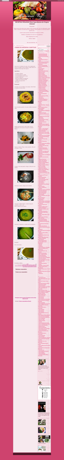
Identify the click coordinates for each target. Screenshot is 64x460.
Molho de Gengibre (42, 161)
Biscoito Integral (42, 285)
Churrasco (41, 96)
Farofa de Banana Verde (43, 119)
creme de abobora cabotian (27, 264)
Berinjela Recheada (42, 82)
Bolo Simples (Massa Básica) (44, 314)
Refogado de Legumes (43, 211)
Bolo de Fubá (41, 297)
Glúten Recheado (42, 130)
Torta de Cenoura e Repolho (44, 257)
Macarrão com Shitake (43, 152)
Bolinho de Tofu (42, 87)
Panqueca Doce (42, 326)
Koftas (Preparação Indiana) (44, 143)
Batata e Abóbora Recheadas (44, 77)
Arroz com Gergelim (43, 65)
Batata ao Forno (42, 72)
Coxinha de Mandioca (43, 99)
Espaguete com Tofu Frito (44, 116)
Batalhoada (41, 69)
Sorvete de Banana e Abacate (44, 337)
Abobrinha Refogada (43, 55)
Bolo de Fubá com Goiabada (44, 299)
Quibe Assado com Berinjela (44, 201)
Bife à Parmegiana (42, 83)
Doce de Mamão (42, 318)
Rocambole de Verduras (43, 223)
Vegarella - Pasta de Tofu (44, 265)
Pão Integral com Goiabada (44, 328)
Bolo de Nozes (41, 309)
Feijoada (40, 122)
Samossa (40, 243)
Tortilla (40, 262)
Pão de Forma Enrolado (43, 179)
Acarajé (40, 58)
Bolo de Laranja (42, 302)
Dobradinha (41, 109)
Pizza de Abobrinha (42, 191)
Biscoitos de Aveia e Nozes (44, 283)
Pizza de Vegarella (42, 193)
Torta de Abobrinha (43, 256)
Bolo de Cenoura (42, 295)
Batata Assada (41, 73)
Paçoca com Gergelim (43, 325)
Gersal (40, 127)
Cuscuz (40, 103)
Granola (40, 321)
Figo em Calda (41, 319)
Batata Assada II (42, 74)
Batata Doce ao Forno (43, 76)
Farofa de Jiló (41, 120)
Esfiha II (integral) (42, 112)
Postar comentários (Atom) (25, 301)
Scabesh (40, 245)
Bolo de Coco (41, 296)
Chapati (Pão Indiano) (43, 90)
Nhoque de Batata (42, 170)
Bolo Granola (41, 310)
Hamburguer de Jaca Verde (44, 135)
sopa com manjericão (31, 265)
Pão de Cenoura (42, 178)
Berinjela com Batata (43, 81)
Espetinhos (41, 117)
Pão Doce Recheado (42, 327)
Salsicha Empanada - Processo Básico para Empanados (42, 241)
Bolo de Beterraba (42, 294)
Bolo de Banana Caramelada (44, 291)
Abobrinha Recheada (43, 53)
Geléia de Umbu (42, 320)
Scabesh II (41, 246)
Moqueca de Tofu (42, 167)
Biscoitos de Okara (42, 284)
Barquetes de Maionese (43, 70)
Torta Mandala (42, 260)
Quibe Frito (41, 199)
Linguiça (40, 150)
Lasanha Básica (42, 144)
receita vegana (24, 265)
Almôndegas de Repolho (43, 61)
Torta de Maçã (41, 352)
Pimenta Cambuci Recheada (44, 189)
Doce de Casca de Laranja (44, 316)
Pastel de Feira (41, 186)
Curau (40, 102)
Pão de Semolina (42, 180)
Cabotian (47, 247)
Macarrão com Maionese (44, 151)
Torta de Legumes (42, 258)
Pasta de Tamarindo (43, 329)
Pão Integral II (41, 182)
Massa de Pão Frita (42, 159)
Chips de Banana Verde (43, 95)
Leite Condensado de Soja (44, 322)
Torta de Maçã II (42, 353)
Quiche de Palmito (42, 207)
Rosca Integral (41, 336)
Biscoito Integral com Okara (44, 286)
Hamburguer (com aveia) (44, 132)
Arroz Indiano (41, 68)
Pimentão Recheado (43, 190)
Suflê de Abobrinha (43, 253)
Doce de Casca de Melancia (44, 317)
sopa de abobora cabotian (31, 266)
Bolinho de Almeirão (43, 85)
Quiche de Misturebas (43, 206)
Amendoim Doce (42, 277)
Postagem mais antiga (31, 297)
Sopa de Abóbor (42, 247)
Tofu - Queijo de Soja (43, 254)
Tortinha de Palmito (43, 263)
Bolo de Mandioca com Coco (44, 303)
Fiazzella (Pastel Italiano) (44, 124)
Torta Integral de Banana (44, 351)
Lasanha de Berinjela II (43, 148)
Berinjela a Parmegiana (43, 80)
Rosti (40, 224)
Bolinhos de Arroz (42, 86)
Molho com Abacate (43, 160)
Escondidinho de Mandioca (44, 110)
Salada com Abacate (43, 225)
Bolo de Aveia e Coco (43, 290)
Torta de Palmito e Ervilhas (44, 259)
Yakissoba (41, 273)
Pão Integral (41, 181)
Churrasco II (41, 98)
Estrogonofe (41, 118)
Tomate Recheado (42, 255)
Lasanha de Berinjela (43, 147)
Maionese (41, 153)
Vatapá (40, 264)
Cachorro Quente (42, 89)
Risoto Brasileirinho (43, 219)
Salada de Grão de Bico (43, 232)
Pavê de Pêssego (42, 335)
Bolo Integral (41, 311)
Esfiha (40, 111)
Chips (40, 94)
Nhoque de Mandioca (43, 171)
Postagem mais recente (20, 297)
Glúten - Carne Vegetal (43, 128)
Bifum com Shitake (42, 84)
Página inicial (25, 298)
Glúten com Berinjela (43, 129)
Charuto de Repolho (43, 93)
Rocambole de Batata (43, 220)
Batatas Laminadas (42, 78)
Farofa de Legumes (42, 121)
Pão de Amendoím (42, 177)
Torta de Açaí (41, 350)
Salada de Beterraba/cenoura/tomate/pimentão (44, 230)
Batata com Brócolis (43, 75)
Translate (47, 50)
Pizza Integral (41, 194)
